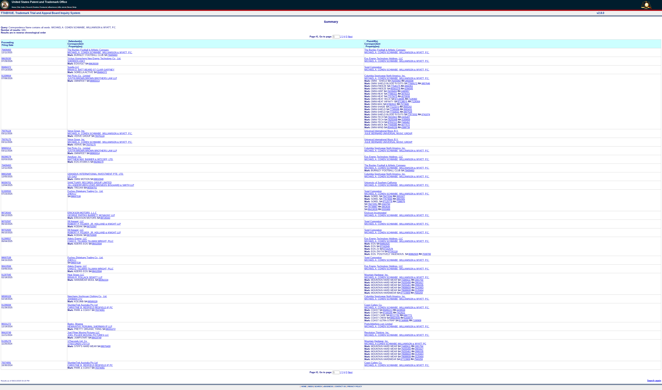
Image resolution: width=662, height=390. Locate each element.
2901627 (419, 282)
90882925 (385, 243)
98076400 (106, 346)
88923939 (395, 318)
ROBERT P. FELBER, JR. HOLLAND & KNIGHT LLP (94, 224)
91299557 (6, 238)
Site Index (21, 7)
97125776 (387, 201)
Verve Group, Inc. (76, 131)
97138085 (399, 99)
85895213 (388, 310)
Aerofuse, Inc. (75, 156)
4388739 (405, 127)
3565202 (407, 106)
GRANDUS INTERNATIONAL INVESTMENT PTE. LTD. (96, 174)
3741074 (426, 114)
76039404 (392, 91)
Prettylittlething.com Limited (378, 324)
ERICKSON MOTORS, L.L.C (82, 212)
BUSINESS (328, 386)
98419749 (6, 332)
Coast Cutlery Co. (373, 305)
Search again (654, 380)
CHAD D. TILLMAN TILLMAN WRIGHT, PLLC (90, 241)
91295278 (6, 341)
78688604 (406, 287)
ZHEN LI (72, 194)
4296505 (408, 88)
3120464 (419, 290)
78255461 (406, 285)
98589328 (6, 296)
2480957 (405, 91)
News (69, 7)
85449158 (392, 127)
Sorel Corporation (373, 67)
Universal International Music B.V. (381, 131)
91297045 (6, 274)
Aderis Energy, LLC (77, 238)
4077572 (405, 125)
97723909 (405, 293)
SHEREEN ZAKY (76, 61)
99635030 (6, 58)
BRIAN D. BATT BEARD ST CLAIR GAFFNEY (91, 69)
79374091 (100, 310)
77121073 (394, 106)
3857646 (426, 83)
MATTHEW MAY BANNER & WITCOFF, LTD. (90, 159)
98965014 (95, 81)
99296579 (6, 156)
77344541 (394, 112)
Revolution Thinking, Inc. (376, 332)
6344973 (408, 318)
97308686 (404, 320)
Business (52, 7)
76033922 (392, 117)
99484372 (6, 67)
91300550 (6, 191)
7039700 (426, 254)
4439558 (401, 310)
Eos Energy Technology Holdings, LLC (383, 58)
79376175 (6, 139)
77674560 (387, 199)
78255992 (396, 81)
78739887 (373, 206)
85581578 (395, 88)
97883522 (391, 104)
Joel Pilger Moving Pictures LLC (84, 332)
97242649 (385, 246)
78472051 (373, 204)
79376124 (6, 131)
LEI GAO (72, 176)
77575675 (392, 96)
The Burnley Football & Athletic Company (385, 50)
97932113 (392, 122)
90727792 (394, 315)
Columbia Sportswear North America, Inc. (385, 75)
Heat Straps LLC (76, 274)
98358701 (6, 182)
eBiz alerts (62, 7)
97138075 (402, 101)
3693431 (408, 109)
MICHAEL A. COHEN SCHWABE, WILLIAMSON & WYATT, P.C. (100, 52)
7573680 (404, 104)
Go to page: (326, 36)
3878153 (405, 94)
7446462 (405, 122)
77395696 (394, 109)
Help (74, 7)
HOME (304, 386)
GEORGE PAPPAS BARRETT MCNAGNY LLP (91, 215)
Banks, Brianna (75, 324)
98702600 (6, 230)
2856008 (409, 81)
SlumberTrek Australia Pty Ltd (83, 305)
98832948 (6, 174)
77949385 (392, 125)
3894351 (408, 86)
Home (14, 7)
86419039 (373, 209)
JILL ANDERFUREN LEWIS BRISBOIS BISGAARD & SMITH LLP (101, 185)
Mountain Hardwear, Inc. (376, 274)
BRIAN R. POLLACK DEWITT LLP (85, 277)
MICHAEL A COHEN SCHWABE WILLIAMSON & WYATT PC (395, 343)
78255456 (406, 282)
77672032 (412, 114)
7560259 (418, 293)
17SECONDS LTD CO (79, 343)
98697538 (76, 196)
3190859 (406, 119)
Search (29, 7)
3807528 (408, 112)
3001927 (401, 196)
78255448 (392, 119)
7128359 (416, 101)
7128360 (413, 99)
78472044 (387, 196)
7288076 (401, 201)
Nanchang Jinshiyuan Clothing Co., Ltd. (87, 296)
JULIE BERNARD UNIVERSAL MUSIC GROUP (388, 133)
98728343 (6, 212)
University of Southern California (380, 182)
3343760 (386, 204)
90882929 (413, 254)
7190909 (417, 320)
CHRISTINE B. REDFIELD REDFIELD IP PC (90, 307)
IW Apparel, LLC (76, 221)
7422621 (401, 312)
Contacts (43, 7)
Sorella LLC (73, 67)
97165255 (388, 312)
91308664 (6, 75)
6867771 (408, 315)
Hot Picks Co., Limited (79, 75)
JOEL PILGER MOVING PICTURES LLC (88, 335)
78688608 (406, 290)
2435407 (406, 117)
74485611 (406, 280)
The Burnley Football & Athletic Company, (88, 50)
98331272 (6, 324)
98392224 (103, 280)
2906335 (419, 285)
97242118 (393, 251)
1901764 (419, 280)
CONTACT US (340, 386)
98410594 (97, 243)
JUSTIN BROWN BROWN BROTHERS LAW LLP (92, 78)
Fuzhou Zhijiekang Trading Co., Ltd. (85, 191)
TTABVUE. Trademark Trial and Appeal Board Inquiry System (40, 13)
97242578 (388, 249)
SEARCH (318, 386)
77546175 (395, 86)
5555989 (386, 209)
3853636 (386, 206)
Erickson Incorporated (375, 212)
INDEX (310, 386)
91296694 (6, 305)
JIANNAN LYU (75, 299)
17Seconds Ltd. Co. (77, 341)
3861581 (401, 199)
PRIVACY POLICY (354, 386)
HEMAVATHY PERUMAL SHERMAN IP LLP (90, 326)
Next (350, 36)
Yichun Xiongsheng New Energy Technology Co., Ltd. (94, 58)
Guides (36, 7)
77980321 (392, 94)
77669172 (412, 83)
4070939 (405, 96)
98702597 (6, 221)
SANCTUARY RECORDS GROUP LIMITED (90, 182)
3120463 (419, 287)
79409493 (6, 50)
